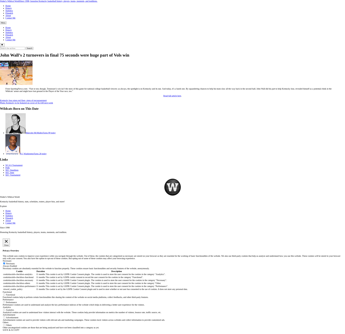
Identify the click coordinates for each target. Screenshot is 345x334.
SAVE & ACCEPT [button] (11, 330)
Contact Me (10, 18)
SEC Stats (9, 172)
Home (8, 6)
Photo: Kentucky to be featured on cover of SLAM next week (26, 103)
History (8, 8)
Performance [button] (8, 299)
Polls (7, 168)
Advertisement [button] (9, 315)
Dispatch (9, 13)
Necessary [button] (7, 261)
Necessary (10, 263)
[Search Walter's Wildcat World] (2, 45)
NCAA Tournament (14, 165)
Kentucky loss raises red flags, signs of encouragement (23, 100)
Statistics (9, 10)
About (8, 15)
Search (29, 48)
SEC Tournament (12, 175)
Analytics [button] (7, 307)
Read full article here (172, 96)
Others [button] (5, 322)
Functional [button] (7, 292)
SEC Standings (11, 170)
